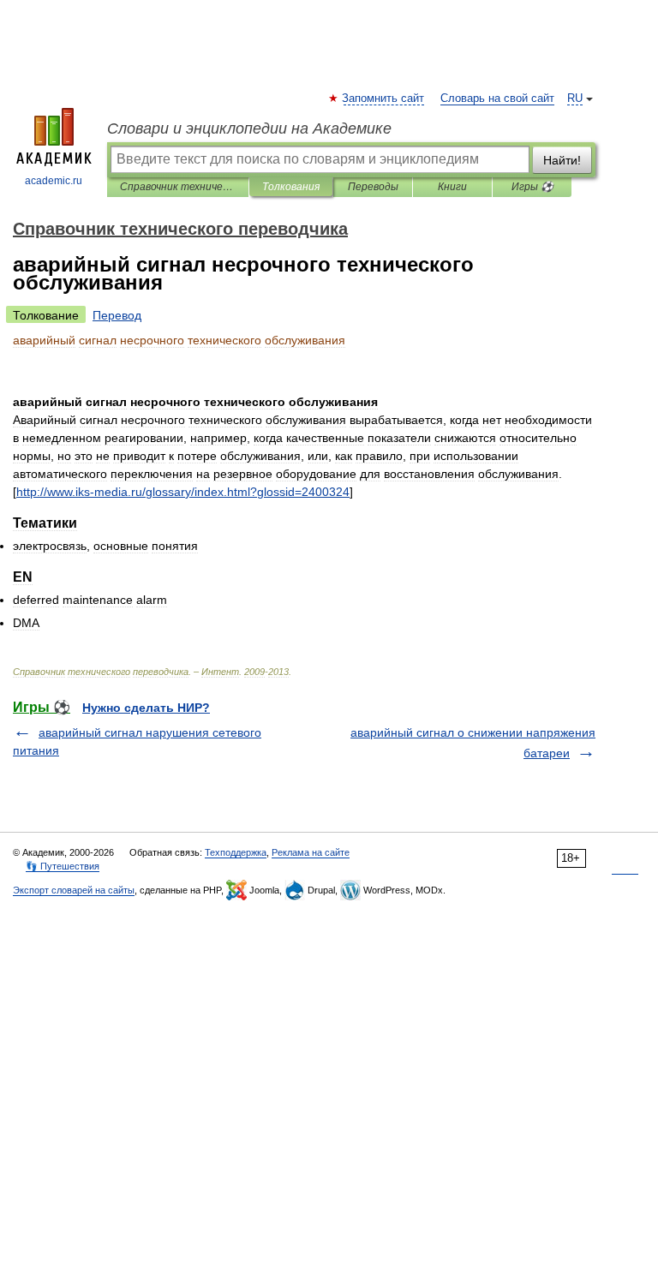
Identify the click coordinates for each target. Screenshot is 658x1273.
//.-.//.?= (183, 492)
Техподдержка (235, 852)
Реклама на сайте (311, 852)
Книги (452, 187)
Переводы (373, 187)
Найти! (562, 160)
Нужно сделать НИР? (146, 707)
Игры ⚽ (532, 187)
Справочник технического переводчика (178, 187)
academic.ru (53, 181)
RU (575, 99)
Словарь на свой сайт (497, 99)
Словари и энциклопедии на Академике (249, 128)
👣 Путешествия (62, 866)
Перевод (117, 315)
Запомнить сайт (384, 99)
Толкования (291, 187)
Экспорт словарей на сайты (74, 890)
